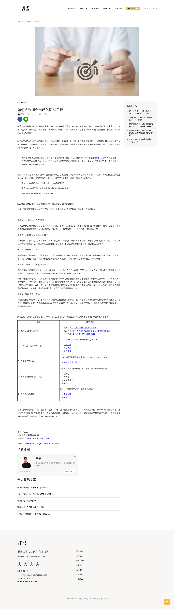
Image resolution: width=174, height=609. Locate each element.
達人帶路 (67, 351)
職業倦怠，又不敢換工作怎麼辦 (30, 507)
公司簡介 (79, 556)
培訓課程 (71, 8)
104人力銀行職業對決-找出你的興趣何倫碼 (91, 331)
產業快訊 (67, 394)
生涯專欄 (95, 8)
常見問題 (79, 574)
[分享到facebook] (19, 119)
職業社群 (67, 397)
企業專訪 (67, 348)
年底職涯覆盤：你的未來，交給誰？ (32, 487)
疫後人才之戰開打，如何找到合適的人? (34, 514)
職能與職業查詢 (70, 362)
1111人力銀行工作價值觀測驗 (83, 328)
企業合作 (118, 8)
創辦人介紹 (80, 560)
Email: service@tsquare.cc (29, 581)
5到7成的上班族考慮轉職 (101, 158)
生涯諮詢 (79, 579)
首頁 (19, 22)
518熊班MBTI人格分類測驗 (85, 334)
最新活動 (106, 8)
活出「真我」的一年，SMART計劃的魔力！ (36, 494)
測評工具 (83, 8)
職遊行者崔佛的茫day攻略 (38, 438)
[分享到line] (25, 121)
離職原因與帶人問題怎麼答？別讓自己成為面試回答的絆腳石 (141, 132)
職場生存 (37, 22)
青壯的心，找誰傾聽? (26, 501)
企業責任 (79, 565)
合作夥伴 (79, 570)
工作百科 (67, 345)
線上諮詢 (131, 8)
